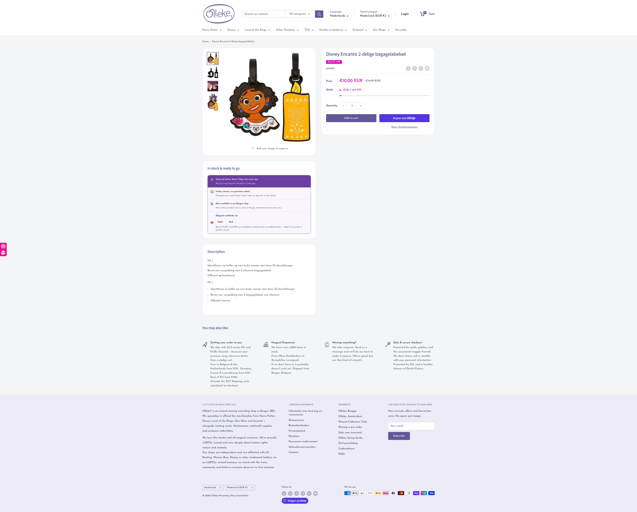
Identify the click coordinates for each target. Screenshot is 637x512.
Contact (293, 452)
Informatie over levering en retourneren (305, 413)
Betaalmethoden (299, 425)
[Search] (319, 14)
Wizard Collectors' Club (352, 422)
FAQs (341, 454)
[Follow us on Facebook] (284, 493)
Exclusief (358, 30)
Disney (231, 30)
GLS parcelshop (348, 443)
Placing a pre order (350, 427)
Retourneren (296, 420)
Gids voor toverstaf (350, 432)
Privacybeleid (297, 431)
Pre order (401, 30)
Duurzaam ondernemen (303, 441)
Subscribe (399, 436)
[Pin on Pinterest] (414, 68)
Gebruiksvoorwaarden (302, 447)
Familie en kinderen (331, 30)
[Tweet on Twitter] (421, 68)
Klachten (294, 436)
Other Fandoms (285, 30)
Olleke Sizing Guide (350, 438)
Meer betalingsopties (404, 127)
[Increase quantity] (360, 105)
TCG (307, 30)
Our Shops (379, 30)
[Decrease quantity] (343, 105)
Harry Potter (210, 30)
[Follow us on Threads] (296, 493)
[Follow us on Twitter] (290, 493)
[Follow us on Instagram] (303, 493)
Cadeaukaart (346, 448)
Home (205, 41)
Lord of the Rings (256, 30)
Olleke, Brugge (347, 411)
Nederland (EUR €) (237, 487)
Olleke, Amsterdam (350, 416)
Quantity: (332, 105)
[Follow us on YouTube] (315, 493)
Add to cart (351, 118)
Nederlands (210, 487)
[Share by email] (427, 68)
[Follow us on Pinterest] (309, 493)
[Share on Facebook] (408, 68)
